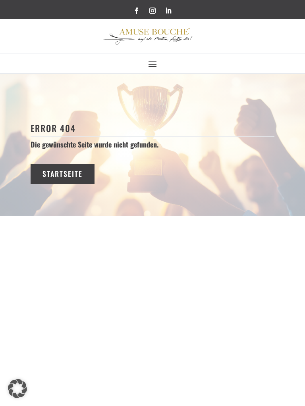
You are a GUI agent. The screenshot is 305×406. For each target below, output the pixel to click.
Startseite (62, 174)
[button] (17, 388)
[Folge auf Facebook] (136, 10)
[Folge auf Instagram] (152, 10)
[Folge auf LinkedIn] (168, 10)
